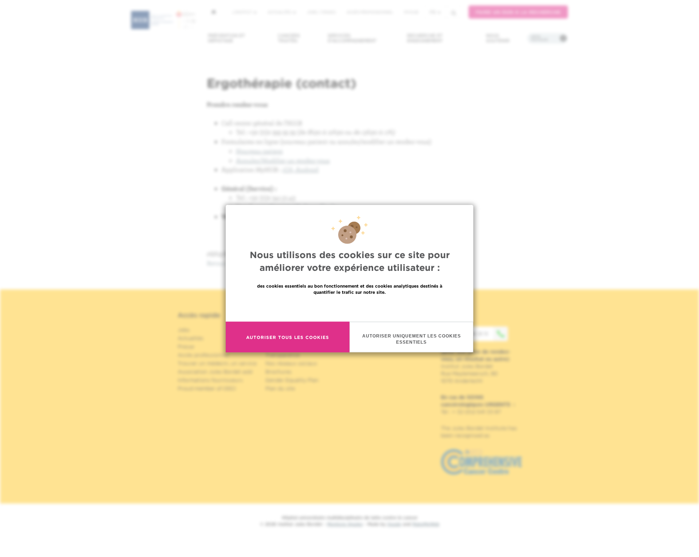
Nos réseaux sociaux (291, 363)
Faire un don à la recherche (518, 12)
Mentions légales (345, 524)
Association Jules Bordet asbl (215, 372)
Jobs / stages (321, 12)
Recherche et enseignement (425, 38)
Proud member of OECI (207, 388)
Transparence (282, 355)
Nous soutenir (498, 38)
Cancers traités (289, 38)
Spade (394, 524)
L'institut (242, 12)
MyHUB (411, 12)
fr (433, 12)
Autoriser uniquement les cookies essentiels (411, 338)
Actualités (280, 12)
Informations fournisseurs (210, 380)
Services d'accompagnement (352, 38)
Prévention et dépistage (226, 38)
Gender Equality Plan (292, 380)
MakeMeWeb (425, 524)
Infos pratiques (539, 38)
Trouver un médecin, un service (217, 363)
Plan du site (280, 388)
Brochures (278, 372)
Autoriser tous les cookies (287, 337)
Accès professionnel (370, 12)
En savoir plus (350, 307)
